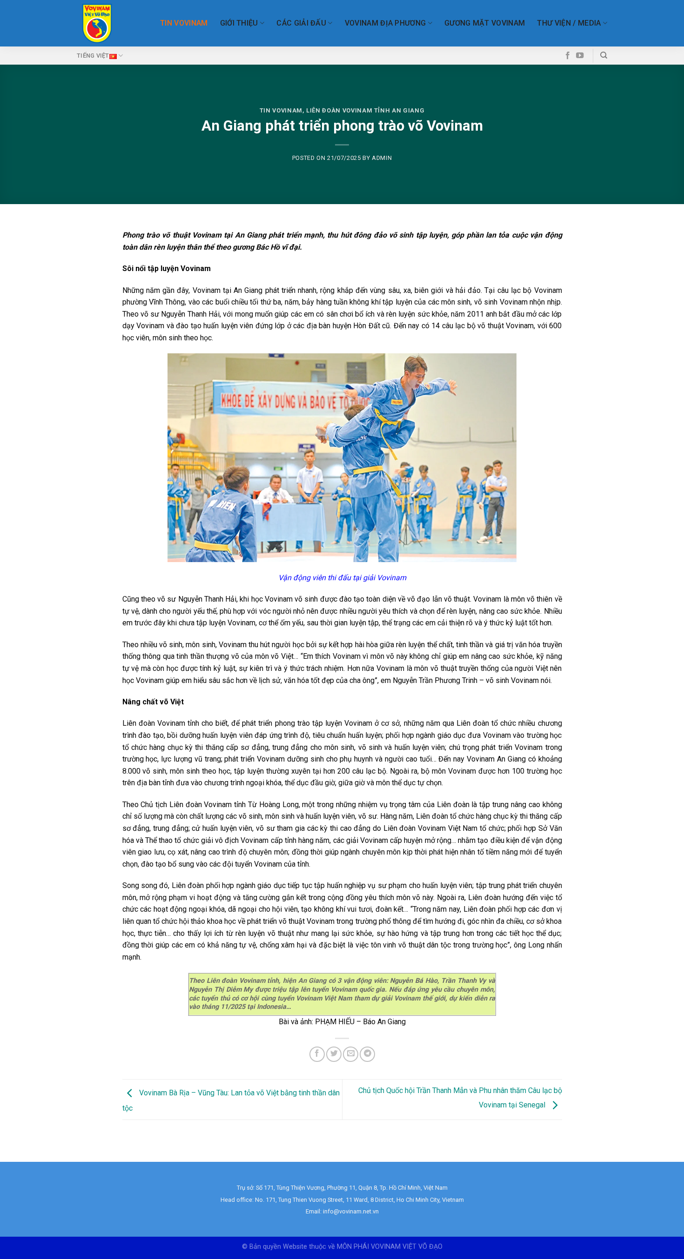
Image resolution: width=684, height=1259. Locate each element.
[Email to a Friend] (350, 1054)
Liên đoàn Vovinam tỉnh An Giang (365, 110)
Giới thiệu (239, 23)
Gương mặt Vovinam (484, 23)
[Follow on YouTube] (579, 56)
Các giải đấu (301, 23)
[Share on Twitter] (334, 1054)
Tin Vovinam (184, 23)
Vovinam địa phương (385, 23)
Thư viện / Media (569, 23)
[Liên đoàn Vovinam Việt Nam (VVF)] (97, 23)
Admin (382, 157)
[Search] (603, 55)
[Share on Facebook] (317, 1054)
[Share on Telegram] (367, 1054)
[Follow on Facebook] (567, 56)
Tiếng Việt (93, 55)
